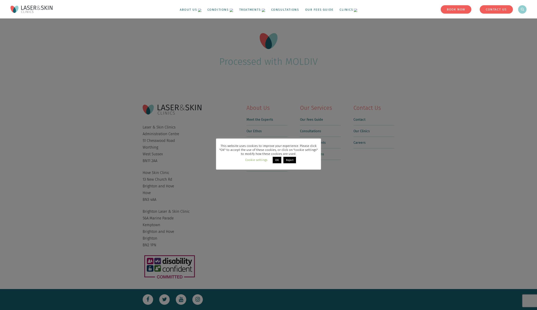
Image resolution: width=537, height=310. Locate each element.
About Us (188, 10)
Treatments (250, 10)
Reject (289, 160)
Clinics (346, 10)
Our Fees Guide (319, 10)
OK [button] (277, 160)
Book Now (456, 9)
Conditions (218, 10)
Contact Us (496, 9)
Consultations (285, 10)
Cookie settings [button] (256, 160)
